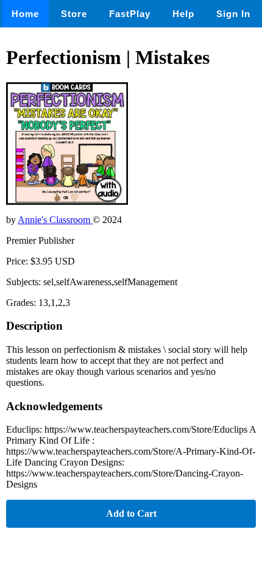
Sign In (233, 14)
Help (183, 14)
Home (25, 14)
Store (74, 14)
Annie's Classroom (55, 220)
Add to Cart (131, 513)
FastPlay (129, 14)
